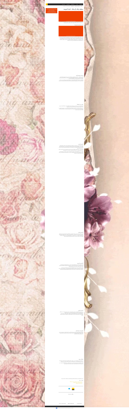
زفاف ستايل (81, 4)
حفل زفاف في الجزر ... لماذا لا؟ (62, 403)
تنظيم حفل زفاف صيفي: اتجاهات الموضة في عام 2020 (76, 381)
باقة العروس (68, 4)
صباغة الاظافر (72, 4)
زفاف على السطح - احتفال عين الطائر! (77, 382)
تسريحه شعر (63, 4)
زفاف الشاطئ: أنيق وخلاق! (79, 383)
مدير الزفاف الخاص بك (79, 403)
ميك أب (77, 4)
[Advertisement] (71, 16)
